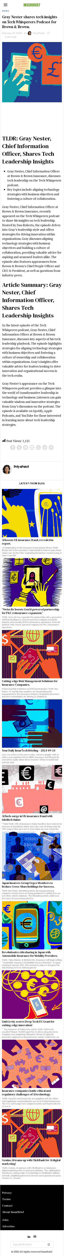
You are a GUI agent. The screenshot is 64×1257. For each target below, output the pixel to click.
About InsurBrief (13, 1212)
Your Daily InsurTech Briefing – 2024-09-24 (28, 750)
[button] (49, 1244)
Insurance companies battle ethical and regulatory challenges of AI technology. (26, 1092)
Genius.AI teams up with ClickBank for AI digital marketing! (31, 1162)
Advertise (8, 1226)
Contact (7, 1205)
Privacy (7, 1193)
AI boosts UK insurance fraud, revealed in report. (27, 541)
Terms (6, 1199)
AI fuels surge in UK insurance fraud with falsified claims (27, 818)
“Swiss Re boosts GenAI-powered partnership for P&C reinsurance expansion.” (30, 611)
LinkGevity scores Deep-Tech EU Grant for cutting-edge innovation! (28, 1023)
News (5, 11)
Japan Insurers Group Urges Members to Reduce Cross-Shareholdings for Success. (28, 884)
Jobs (5, 1220)
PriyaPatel (38, 33)
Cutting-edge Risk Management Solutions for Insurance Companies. (30, 683)
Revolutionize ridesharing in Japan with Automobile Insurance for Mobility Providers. (30, 954)
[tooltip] (12, 447)
